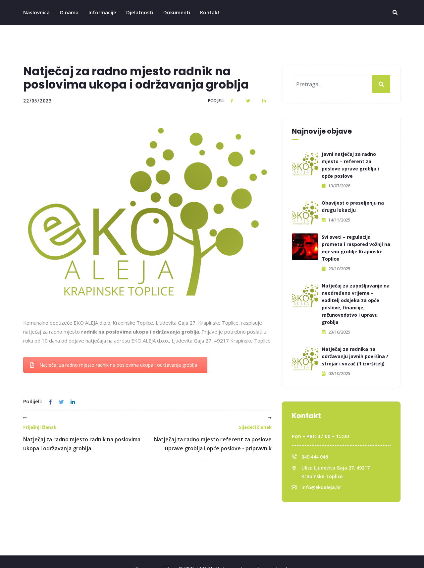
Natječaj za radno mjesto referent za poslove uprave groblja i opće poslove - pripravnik (213, 438)
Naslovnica (36, 12)
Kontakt (210, 12)
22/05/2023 (37, 100)
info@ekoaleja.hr (321, 487)
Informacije (102, 12)
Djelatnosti (139, 12)
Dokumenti (176, 12)
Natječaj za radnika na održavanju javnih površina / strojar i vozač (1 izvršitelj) (355, 356)
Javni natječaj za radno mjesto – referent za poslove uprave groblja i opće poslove (350, 165)
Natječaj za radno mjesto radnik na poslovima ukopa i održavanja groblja (118, 365)
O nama (69, 12)
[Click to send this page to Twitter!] (248, 100)
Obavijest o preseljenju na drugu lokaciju (353, 206)
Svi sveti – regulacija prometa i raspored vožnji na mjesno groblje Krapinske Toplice (356, 248)
